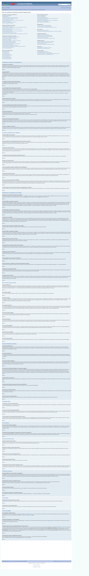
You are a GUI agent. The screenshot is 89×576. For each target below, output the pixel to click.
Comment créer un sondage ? (6, 39)
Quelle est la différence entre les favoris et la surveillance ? (45, 41)
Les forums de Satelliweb (24, 3)
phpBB (57, 162)
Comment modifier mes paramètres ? (7, 26)
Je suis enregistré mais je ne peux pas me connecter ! (10, 18)
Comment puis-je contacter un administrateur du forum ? (45, 54)
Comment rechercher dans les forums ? (43, 34)
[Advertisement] (36, 551)
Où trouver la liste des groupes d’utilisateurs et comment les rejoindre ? (47, 18)
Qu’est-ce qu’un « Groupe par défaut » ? (43, 21)
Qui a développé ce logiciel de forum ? (42, 51)
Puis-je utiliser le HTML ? (6, 52)
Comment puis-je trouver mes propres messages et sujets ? (46, 38)
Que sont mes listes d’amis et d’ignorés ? (43, 30)
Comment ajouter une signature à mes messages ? (9, 38)
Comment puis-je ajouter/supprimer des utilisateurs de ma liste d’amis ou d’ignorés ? (49, 31)
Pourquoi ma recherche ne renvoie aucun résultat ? (44, 35)
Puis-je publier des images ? (6, 54)
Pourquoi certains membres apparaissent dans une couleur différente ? (47, 20)
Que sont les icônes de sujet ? (6, 58)
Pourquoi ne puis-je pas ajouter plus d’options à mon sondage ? (11, 40)
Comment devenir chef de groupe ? (42, 19)
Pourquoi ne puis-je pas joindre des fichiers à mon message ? (11, 43)
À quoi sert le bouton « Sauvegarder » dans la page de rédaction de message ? (13, 46)
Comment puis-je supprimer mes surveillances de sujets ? (45, 44)
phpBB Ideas (52, 520)
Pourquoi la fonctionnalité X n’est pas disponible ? (44, 52)
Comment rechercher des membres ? (42, 37)
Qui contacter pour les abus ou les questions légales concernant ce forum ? (48, 53)
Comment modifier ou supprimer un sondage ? (9, 41)
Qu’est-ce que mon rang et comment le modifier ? (9, 32)
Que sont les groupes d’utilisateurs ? (42, 17)
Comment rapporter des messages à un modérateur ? (10, 45)
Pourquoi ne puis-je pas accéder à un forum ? (9, 42)
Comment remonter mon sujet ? (7, 48)
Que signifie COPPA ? (5, 16)
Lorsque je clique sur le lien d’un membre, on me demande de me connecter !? (15, 33)
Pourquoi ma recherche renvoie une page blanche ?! (45, 36)
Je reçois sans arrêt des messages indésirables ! (44, 26)
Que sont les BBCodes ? (6, 51)
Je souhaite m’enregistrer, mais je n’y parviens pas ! (9, 17)
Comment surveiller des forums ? (42, 43)
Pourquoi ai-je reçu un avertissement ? (8, 44)
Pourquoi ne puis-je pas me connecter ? (8, 19)
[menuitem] (9, 8)
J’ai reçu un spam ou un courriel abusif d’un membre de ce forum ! (47, 27)
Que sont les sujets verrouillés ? (7, 57)
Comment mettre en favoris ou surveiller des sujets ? (45, 42)
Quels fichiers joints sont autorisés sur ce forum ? (44, 47)
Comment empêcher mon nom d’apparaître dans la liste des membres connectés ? (14, 27)
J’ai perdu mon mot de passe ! (6, 21)
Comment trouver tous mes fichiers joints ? (43, 48)
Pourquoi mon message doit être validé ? (8, 47)
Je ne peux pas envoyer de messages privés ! (44, 25)
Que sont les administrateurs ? (41, 15)
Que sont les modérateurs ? (41, 16)
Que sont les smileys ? (5, 53)
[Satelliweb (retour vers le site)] (9, 3)
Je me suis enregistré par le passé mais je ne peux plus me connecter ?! (13, 20)
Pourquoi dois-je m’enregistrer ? (7, 15)
